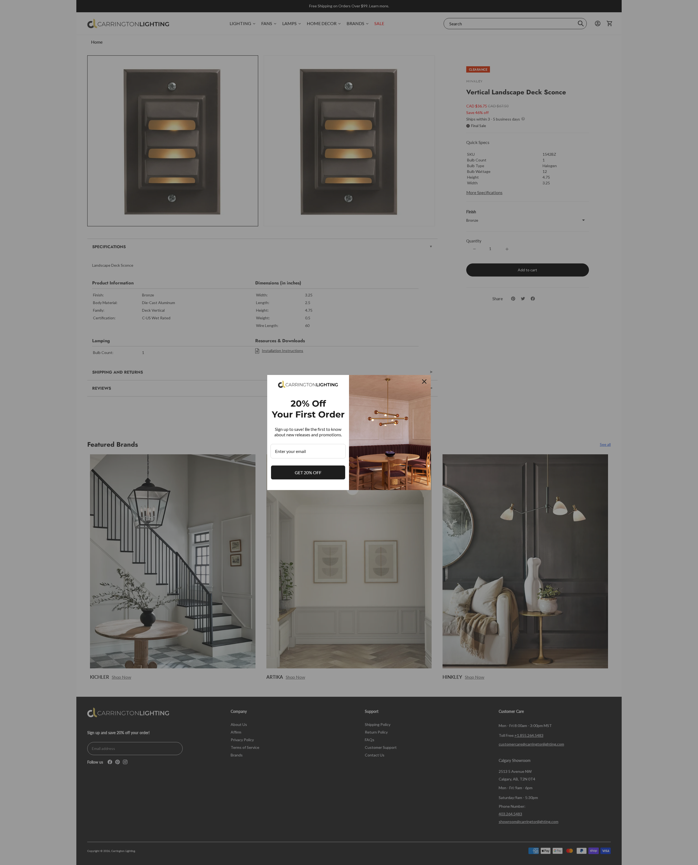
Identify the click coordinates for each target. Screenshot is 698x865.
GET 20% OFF (308, 472)
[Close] (424, 381)
